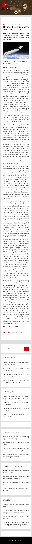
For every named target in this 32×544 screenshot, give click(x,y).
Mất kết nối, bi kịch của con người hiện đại (16, 484)
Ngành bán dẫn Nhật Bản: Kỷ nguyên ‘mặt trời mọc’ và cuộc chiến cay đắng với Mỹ (16, 397)
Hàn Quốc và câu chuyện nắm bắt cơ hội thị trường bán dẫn (16, 415)
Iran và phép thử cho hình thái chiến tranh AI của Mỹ (16, 506)
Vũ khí (20, 332)
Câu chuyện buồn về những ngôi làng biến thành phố (16, 375)
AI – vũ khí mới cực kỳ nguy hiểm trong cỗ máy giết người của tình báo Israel (16, 512)
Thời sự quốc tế (10, 392)
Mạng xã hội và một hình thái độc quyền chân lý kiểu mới (16, 472)
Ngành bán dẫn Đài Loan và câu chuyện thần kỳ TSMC (16, 403)
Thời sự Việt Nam (10, 358)
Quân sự (6, 500)
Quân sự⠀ (20, 24)
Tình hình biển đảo (11, 432)
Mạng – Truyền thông (12, 466)
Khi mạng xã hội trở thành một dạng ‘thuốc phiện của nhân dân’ (16, 478)
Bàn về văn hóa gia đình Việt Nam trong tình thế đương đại (16, 363)
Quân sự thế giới (12, 332)
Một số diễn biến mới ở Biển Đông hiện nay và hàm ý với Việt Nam (16, 456)
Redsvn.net (20, 540)
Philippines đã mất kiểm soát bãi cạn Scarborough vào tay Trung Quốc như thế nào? (16, 450)
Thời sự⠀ (14, 24)
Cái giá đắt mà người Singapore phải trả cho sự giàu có (16, 409)
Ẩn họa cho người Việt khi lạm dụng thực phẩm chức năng (16, 369)
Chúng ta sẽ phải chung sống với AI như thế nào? (16, 490)
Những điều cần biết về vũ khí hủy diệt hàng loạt (16, 518)
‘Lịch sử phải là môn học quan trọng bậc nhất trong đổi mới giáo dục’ (16, 381)
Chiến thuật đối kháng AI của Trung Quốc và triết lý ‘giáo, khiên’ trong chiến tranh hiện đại (16, 524)
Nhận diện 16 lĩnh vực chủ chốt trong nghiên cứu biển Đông (16, 438)
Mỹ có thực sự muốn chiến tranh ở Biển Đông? (16, 444)
